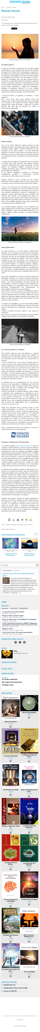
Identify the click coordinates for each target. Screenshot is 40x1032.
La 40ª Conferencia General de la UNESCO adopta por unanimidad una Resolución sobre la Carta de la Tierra (19, 624)
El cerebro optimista (9, 679)
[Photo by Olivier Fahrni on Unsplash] (20, 34)
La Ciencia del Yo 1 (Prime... (11, 863)
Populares (14, 608)
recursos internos (28, 524)
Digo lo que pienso (11, 721)
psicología (20, 524)
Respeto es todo (7, 628)
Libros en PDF (9, 991)
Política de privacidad (20, 1026)
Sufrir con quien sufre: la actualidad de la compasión (19, 619)
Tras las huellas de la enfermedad (10, 900)
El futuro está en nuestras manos (29, 554)
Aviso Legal (20, 1019)
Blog (15, 651)
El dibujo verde (7, 685)
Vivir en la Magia (29, 971)
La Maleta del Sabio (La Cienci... (29, 755)
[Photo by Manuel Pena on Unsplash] (20, 111)
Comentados (23, 608)
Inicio (2, 7)
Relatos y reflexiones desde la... (11, 826)
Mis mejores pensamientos (12, 682)
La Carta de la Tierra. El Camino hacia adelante (17, 632)
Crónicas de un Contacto (29, 899)
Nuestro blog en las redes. (21, 653)
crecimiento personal (10, 524)
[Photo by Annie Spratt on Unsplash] (20, 319)
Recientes (5, 608)
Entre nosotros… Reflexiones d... (29, 935)
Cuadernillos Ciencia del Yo (14, 988)
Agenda (4, 602)
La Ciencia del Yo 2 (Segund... (29, 864)
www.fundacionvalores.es (24, 445)
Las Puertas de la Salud (10, 789)
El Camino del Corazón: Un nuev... (11, 970)
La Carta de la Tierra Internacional (10, 554)
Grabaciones (8, 985)
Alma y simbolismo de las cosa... (29, 790)
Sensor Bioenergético (29, 712)
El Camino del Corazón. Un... (10, 935)
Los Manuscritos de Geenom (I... (29, 826)
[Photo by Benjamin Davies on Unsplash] (20, 217)
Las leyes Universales (11, 756)
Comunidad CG (8, 570)
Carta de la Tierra (11, 7)
